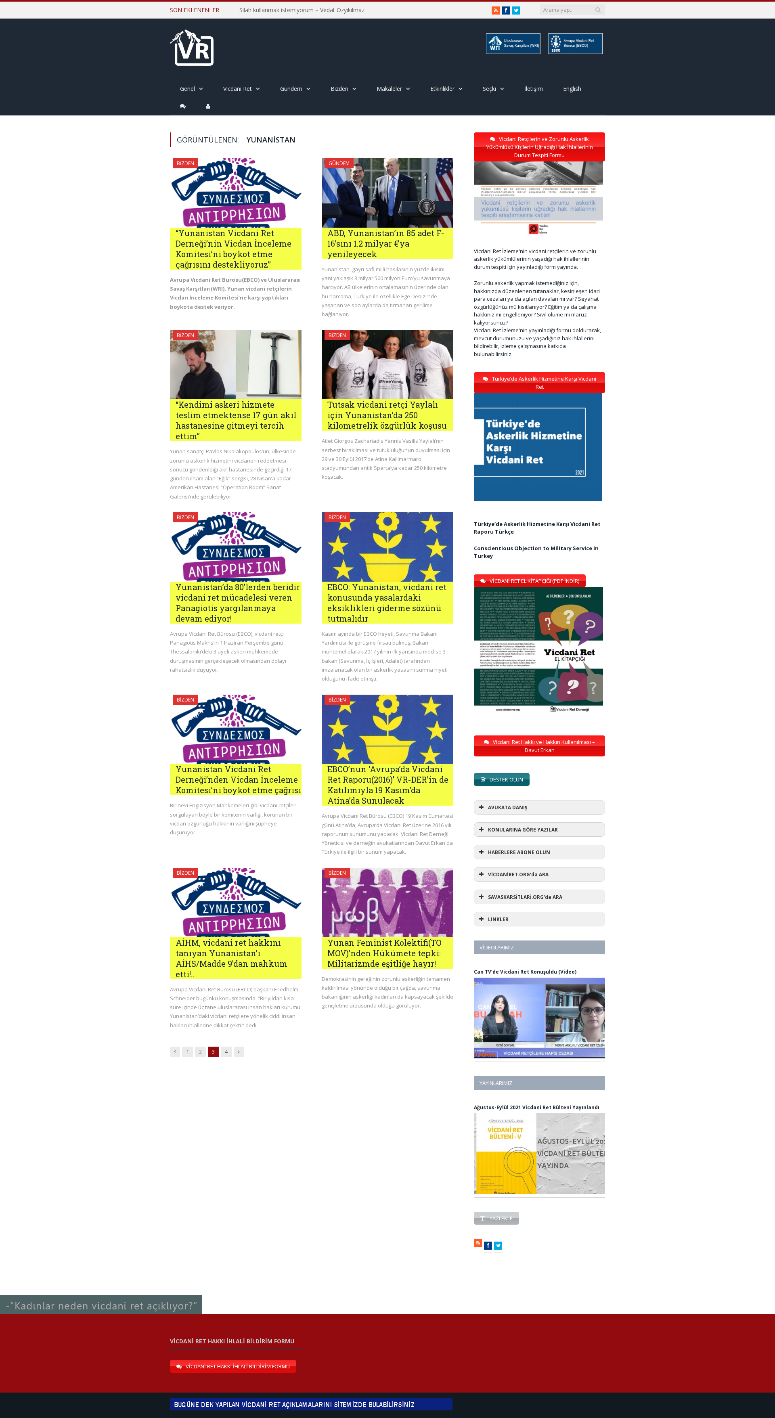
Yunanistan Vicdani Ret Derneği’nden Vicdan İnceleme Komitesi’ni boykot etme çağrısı (238, 779)
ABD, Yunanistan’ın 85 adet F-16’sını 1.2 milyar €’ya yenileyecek (385, 243)
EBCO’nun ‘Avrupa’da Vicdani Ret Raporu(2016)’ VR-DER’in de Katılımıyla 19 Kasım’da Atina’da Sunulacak (387, 785)
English (572, 88)
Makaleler (389, 88)
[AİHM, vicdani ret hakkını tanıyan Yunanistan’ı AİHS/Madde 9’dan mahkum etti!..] (236, 902)
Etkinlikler (442, 88)
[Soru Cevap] (101, 1295)
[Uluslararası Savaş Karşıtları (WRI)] (512, 53)
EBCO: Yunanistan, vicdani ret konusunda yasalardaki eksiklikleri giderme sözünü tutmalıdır (386, 603)
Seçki (489, 88)
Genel (187, 88)
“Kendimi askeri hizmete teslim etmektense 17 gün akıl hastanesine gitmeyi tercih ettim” (236, 420)
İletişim (533, 88)
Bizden (339, 88)
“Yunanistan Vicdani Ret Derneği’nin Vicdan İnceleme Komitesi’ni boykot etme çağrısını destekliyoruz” (233, 249)
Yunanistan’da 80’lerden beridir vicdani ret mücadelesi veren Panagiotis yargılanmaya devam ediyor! (238, 603)
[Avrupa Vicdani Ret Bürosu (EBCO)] (575, 53)
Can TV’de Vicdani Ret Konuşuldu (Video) (525, 971)
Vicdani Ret (237, 88)
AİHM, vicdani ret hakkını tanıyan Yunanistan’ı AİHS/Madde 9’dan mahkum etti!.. (231, 958)
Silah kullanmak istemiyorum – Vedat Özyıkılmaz (301, 10)
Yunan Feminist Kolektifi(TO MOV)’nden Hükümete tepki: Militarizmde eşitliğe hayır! (384, 953)
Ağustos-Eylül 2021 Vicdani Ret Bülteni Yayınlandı (536, 1107)
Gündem (291, 88)
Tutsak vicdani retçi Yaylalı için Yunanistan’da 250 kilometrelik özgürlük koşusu (387, 415)
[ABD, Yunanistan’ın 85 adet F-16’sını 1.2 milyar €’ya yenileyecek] (387, 193)
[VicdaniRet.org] (192, 46)
